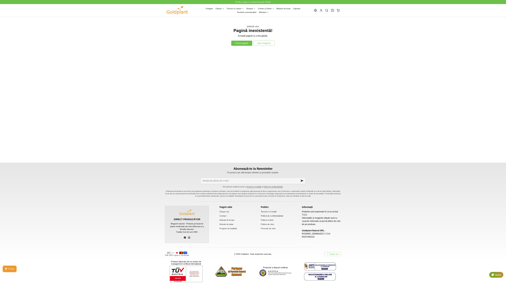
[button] (315, 10)
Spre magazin (264, 43)
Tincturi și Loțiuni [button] (234, 8)
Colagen (209, 8)
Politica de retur (267, 224)
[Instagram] (189, 237)
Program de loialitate (228, 228)
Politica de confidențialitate (273, 187)
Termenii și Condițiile (254, 187)
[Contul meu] (321, 10)
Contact (223, 216)
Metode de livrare (227, 220)
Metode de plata (226, 224)
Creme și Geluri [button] (265, 8)
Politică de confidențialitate (272, 216)
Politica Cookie (267, 220)
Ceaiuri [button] (219, 8)
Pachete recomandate (246, 12)
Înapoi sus (334, 254)
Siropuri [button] (249, 8)
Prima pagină (241, 43)
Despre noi (224, 212)
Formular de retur (268, 228)
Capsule (296, 8)
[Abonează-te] (302, 181)
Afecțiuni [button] (262, 12)
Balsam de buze (284, 8)
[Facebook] (185, 237)
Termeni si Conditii (268, 212)
